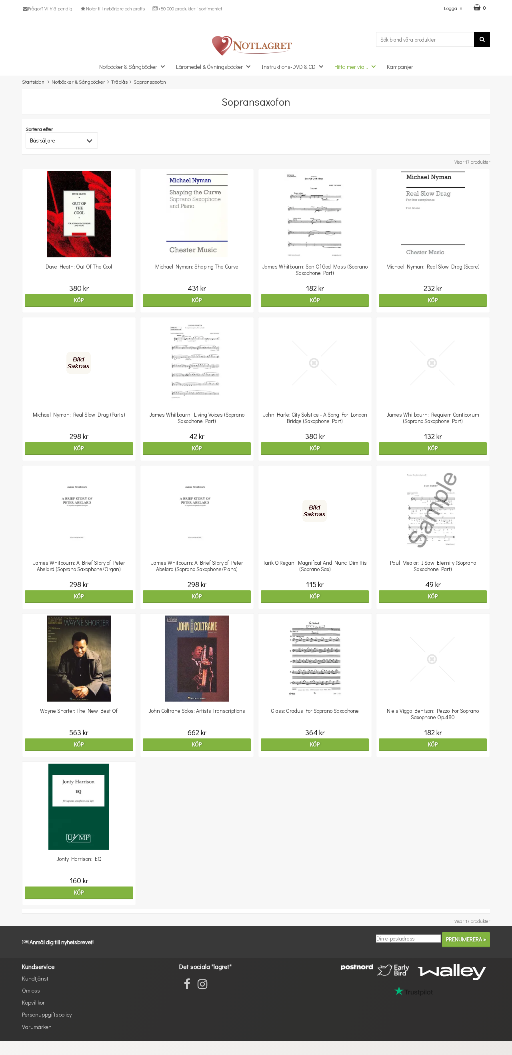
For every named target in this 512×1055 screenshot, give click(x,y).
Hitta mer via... (351, 66)
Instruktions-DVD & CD (289, 66)
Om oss (31, 990)
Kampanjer (400, 66)
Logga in (453, 7)
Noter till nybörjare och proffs (115, 8)
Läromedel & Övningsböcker (209, 66)
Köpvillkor (33, 1002)
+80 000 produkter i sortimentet (190, 8)
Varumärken (37, 1027)
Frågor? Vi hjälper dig (50, 8)
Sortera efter (39, 128)
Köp (79, 300)
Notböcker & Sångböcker (128, 66)
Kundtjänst (35, 978)
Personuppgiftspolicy (47, 1014)
